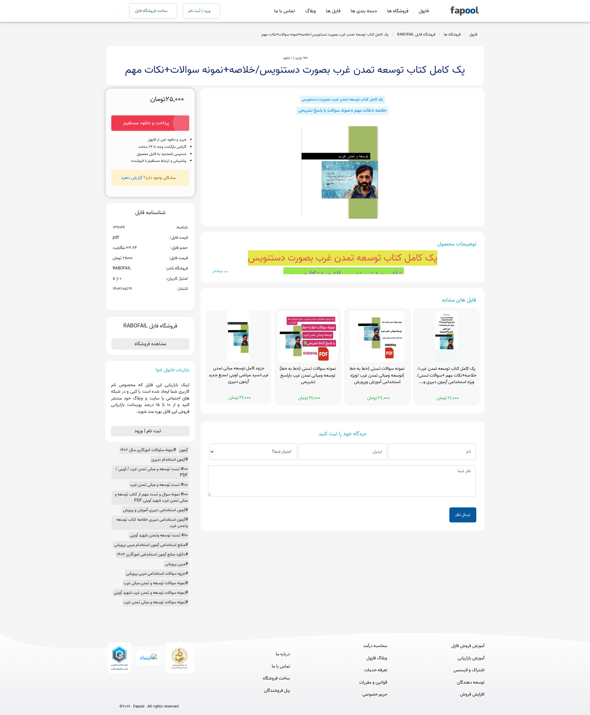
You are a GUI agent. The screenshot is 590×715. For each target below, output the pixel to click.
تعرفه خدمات (375, 670)
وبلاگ (310, 11)
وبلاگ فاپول (376, 658)
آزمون (183, 450)
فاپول (424, 11)
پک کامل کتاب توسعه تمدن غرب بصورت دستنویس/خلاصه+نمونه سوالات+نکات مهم (325, 34)
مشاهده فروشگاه (150, 344)
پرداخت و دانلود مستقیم (146, 123)
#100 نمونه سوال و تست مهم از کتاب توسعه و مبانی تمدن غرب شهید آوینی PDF (151, 497)
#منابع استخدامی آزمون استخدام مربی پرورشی (151, 545)
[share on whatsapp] (150, 299)
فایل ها (333, 11)
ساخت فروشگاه (276, 678)
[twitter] (161, 695)
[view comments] (158, 299)
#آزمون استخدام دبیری (169, 459)
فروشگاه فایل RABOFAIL (416, 34)
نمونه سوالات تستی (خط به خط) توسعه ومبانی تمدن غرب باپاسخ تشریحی (308, 375)
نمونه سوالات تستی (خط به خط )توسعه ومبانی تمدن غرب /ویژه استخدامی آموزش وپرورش (377, 375)
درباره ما (283, 654)
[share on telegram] (141, 299)
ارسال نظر (462, 514)
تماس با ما (284, 11)
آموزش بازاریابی (471, 658)
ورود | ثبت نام (199, 11)
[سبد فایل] (108, 11)
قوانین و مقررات (373, 682)
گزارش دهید (131, 177)
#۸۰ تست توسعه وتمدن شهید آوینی (159, 535)
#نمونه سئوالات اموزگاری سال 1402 (148, 450)
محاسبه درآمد (375, 646)
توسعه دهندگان (470, 682)
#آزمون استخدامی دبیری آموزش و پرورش (155, 510)
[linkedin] (174, 695)
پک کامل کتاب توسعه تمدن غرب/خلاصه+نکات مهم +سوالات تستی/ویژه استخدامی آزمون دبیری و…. (446, 375)
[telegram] (136, 695)
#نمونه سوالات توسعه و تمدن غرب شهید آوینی (151, 592)
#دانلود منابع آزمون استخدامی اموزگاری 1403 (152, 554)
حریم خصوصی (374, 694)
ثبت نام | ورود (149, 431)
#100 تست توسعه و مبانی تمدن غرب (159, 484)
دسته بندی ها (364, 11)
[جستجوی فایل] (117, 11)
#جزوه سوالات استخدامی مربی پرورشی (157, 573)
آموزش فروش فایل (467, 646)
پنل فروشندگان (277, 690)
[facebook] (124, 695)
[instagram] (149, 695)
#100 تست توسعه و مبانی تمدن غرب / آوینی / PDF (151, 472)
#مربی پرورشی (176, 564)
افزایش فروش (472, 694)
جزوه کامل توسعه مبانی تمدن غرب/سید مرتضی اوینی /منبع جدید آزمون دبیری (239, 375)
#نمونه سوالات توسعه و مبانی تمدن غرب (156, 602)
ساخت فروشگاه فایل (151, 11)
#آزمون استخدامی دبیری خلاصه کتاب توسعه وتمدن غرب (152, 522)
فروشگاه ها (397, 11)
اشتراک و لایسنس (468, 670)
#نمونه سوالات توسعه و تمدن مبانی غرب (156, 583)
